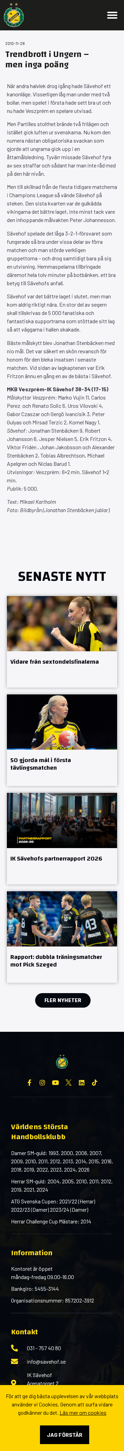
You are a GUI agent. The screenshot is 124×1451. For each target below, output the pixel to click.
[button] (112, 15)
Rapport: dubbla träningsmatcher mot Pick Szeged (56, 961)
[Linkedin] (82, 1082)
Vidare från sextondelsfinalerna (54, 661)
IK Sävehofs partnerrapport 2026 (56, 858)
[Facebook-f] (29, 1082)
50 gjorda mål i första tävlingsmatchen (40, 764)
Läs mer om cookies (83, 1412)
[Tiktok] (95, 1082)
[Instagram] (42, 1082)
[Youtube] (55, 1082)
